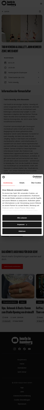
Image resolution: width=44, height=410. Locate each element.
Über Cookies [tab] (36, 183)
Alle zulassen (22, 218)
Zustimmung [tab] (7, 183)
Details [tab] (22, 183)
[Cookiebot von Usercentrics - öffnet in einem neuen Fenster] (33, 177)
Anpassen (20, 224)
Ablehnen (22, 231)
